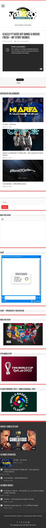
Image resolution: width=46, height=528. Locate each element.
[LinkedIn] (24, 522)
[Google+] (17, 522)
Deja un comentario (23, 41)
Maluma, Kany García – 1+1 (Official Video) (21, 505)
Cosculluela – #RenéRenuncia (14, 184)
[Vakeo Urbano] (23, 12)
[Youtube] (26, 522)
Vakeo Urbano (37, 516)
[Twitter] (22, 522)
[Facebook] (19, 522)
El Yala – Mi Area (9, 124)
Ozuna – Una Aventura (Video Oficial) (19, 499)
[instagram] (29, 522)
